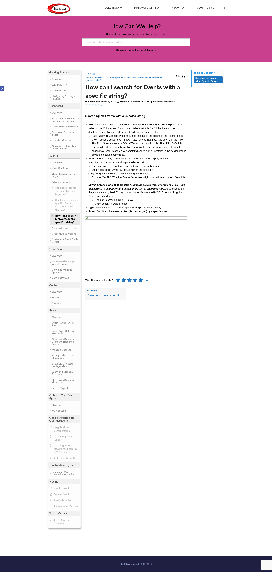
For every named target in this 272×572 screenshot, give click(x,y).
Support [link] (151, 50)
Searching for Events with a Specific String (206, 80)
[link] (2, 88)
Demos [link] (140, 50)
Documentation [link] (125, 50)
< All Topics (94, 74)
